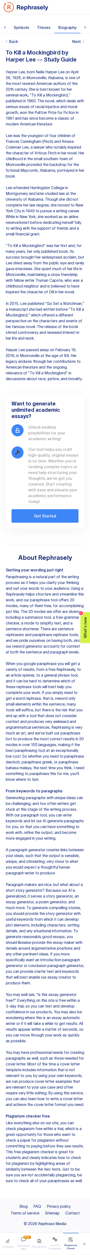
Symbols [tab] (21, 27)
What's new (83, 625)
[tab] (8, 1244)
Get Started (45, 516)
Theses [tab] (43, 27)
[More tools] (84, 1244)
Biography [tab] (67, 27)
